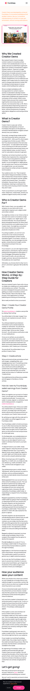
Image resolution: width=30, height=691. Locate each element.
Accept (19, 687)
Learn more (13, 683)
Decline (9, 687)
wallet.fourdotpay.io (8, 404)
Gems (16, 672)
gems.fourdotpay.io (9, 311)
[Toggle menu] (26, 3)
